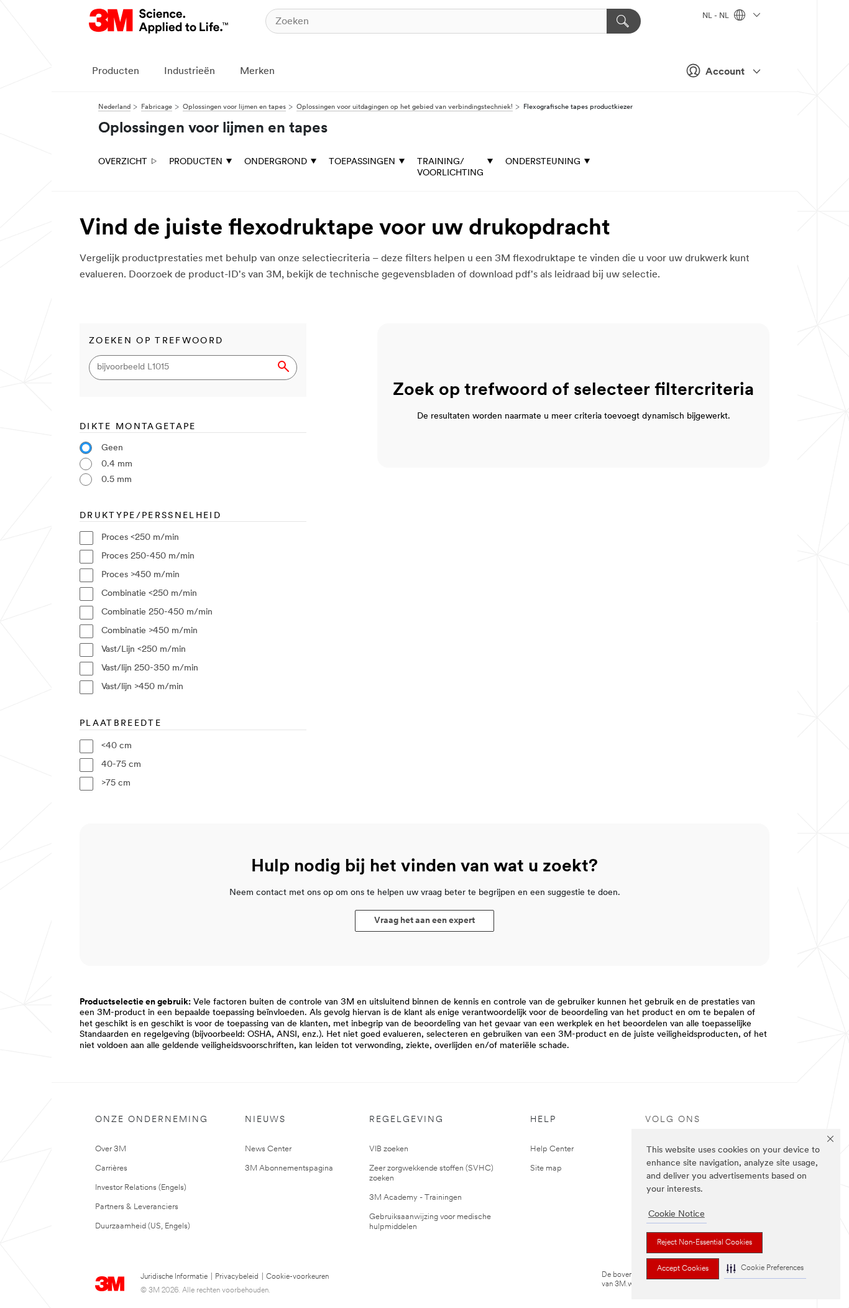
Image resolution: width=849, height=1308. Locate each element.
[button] (765, 1268)
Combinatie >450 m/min (149, 631)
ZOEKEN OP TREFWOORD (156, 341)
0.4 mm (116, 464)
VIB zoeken (388, 1149)
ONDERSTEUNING (543, 162)
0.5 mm (116, 480)
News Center (268, 1149)
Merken (257, 72)
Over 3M (110, 1149)
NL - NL (716, 16)
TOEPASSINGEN (362, 162)
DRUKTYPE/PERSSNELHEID (150, 516)
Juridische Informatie (174, 1277)
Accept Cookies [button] (683, 1269)
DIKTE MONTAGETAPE (138, 427)
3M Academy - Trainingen (415, 1198)
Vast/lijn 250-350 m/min (149, 668)
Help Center (552, 1149)
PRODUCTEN (196, 162)
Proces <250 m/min (140, 537)
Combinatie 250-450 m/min (157, 612)
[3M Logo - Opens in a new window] (159, 21)
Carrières (111, 1168)
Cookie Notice (676, 1214)
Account (725, 72)
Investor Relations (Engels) (140, 1188)
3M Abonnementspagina (289, 1168)
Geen (112, 448)
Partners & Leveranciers (136, 1207)
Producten (115, 72)
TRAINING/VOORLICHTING (450, 167)
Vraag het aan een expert (424, 920)
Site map (546, 1168)
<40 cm (116, 746)
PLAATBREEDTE (121, 723)
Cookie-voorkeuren (297, 1277)
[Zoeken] (624, 21)
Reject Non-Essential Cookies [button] (704, 1242)
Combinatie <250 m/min (149, 593)
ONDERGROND (275, 162)
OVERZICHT (122, 162)
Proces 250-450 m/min (148, 556)
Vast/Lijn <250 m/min (143, 649)
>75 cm (116, 783)
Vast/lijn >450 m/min (142, 687)
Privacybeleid (237, 1277)
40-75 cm (121, 764)
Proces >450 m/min (140, 575)
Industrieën (189, 72)
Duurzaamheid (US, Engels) (142, 1226)
